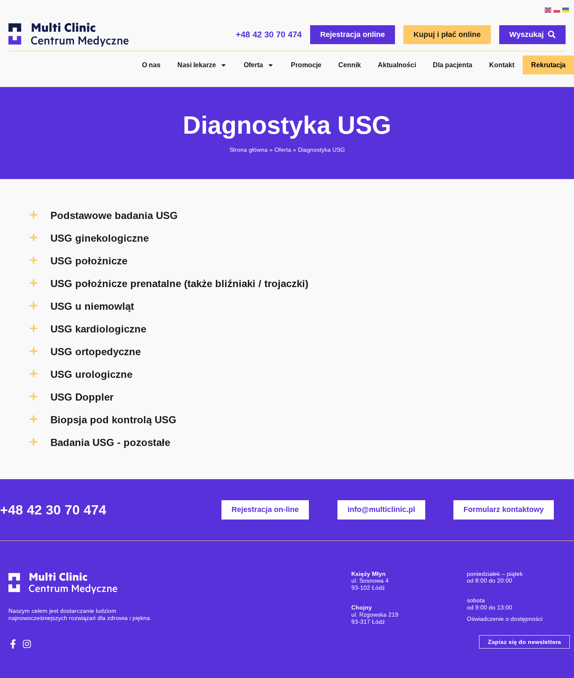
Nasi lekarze (196, 65)
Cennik (349, 65)
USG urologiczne (91, 374)
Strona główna (248, 149)
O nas (151, 65)
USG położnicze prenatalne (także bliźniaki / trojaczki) (179, 283)
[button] (287, 215)
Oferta (253, 65)
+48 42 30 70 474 (269, 34)
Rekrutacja (548, 65)
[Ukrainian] (565, 9)
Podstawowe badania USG (114, 215)
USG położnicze (88, 260)
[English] (547, 9)
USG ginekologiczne (99, 238)
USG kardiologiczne (98, 329)
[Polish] (556, 9)
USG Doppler (81, 397)
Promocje (306, 65)
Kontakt (501, 65)
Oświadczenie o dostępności (504, 618)
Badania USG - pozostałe (110, 442)
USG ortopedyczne (95, 351)
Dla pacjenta (452, 65)
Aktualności (397, 65)
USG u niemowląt (92, 306)
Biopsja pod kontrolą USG (113, 419)
